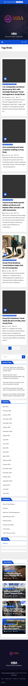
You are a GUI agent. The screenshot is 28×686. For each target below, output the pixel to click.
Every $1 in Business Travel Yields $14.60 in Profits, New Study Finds (14, 320)
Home (2, 678)
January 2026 (6, 415)
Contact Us (15, 678)
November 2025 (7, 423)
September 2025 (7, 431)
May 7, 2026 (8, 578)
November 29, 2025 (9, 97)
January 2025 (6, 464)
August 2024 (6, 485)
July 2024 (5, 489)
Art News (5, 508)
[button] (22, 42)
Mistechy (5, 543)
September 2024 (7, 481)
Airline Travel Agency (9, 504)
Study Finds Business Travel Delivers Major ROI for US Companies (12, 265)
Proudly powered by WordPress (8, 673)
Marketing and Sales (7, 144)
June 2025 (6, 443)
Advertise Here (8, 678)
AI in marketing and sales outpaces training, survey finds (13, 149)
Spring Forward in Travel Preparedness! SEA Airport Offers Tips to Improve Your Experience (13, 376)
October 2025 (6, 427)
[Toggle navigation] (25, 42)
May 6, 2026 (8, 595)
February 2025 (7, 460)
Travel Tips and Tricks (9, 533)
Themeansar (14, 675)
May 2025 (5, 448)
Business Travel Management (9, 84)
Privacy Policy (22, 678)
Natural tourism (7, 520)
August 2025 (6, 435)
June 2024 (6, 493)
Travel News (6, 529)
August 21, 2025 (8, 213)
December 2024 (7, 468)
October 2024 (6, 477)
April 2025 (6, 452)
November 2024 (7, 472)
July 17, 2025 (7, 326)
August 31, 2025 (8, 155)
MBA (14, 33)
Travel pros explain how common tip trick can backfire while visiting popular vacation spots (14, 369)
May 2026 (5, 406)
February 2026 (7, 410)
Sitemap (3, 682)
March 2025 (6, 456)
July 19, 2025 (7, 270)
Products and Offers (8, 199)
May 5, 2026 (8, 613)
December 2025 (7, 419)
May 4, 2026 (8, 631)
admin (19, 97)
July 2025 (5, 439)
